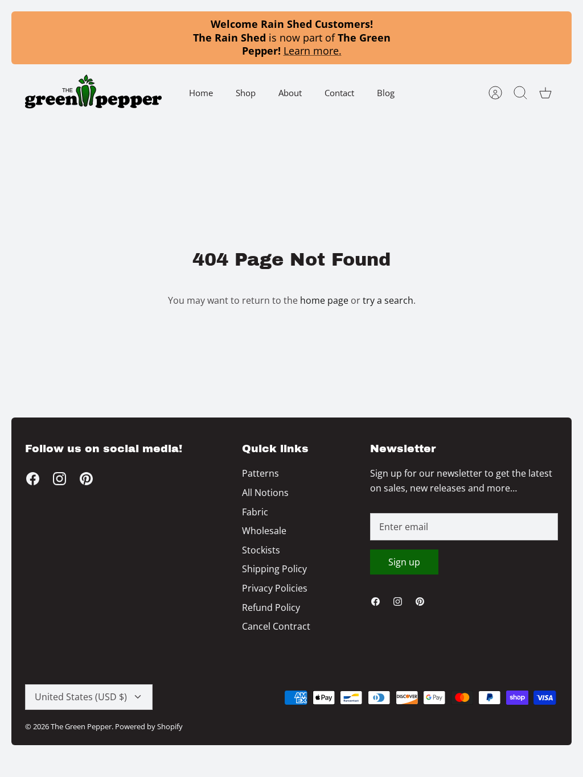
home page (324, 300)
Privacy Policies (274, 588)
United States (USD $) (81, 697)
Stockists (261, 550)
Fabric (255, 512)
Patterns (260, 473)
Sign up (404, 562)
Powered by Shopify (149, 726)
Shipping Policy (274, 569)
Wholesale (264, 530)
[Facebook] (32, 478)
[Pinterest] (86, 478)
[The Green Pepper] (93, 93)
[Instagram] (59, 478)
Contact (339, 92)
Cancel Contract (276, 626)
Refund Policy (271, 607)
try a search (388, 300)
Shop (246, 92)
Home (201, 92)
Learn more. (313, 50)
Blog (386, 92)
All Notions (265, 492)
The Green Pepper (81, 726)
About (290, 92)
